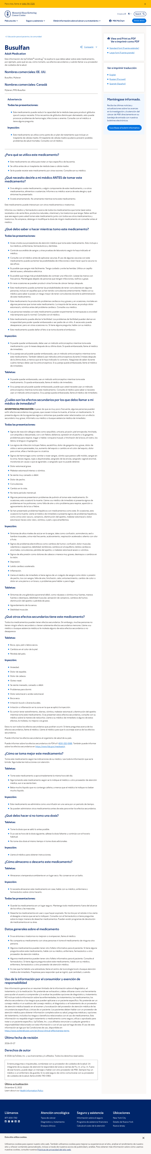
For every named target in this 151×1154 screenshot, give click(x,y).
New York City (119, 1118)
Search (138, 14)
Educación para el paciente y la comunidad (25, 37)
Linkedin (19, 1121)
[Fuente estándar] (124, 48)
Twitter (12, 1121)
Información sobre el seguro (90, 1118)
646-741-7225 (28, 4)
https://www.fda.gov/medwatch (50, 746)
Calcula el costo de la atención (91, 1126)
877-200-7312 (11, 1118)
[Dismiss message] (145, 3)
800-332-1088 (65, 743)
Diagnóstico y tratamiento (53, 1122)
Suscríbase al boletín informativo (124, 128)
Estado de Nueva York (123, 1122)
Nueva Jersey (119, 1126)
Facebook (9, 1121)
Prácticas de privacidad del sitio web (54, 1149)
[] (117, 79)
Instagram (6, 1121)
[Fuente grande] (121, 52)
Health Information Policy (31, 1090)
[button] (130, 14)
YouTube (16, 1121)
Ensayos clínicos (48, 1126)
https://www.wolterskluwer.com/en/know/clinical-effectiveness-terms (37, 1031)
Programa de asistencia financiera (92, 1122)
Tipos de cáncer (48, 1118)
